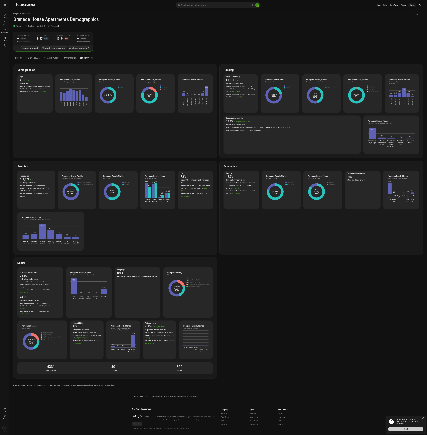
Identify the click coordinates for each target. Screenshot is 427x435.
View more (136, 424)
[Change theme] (420, 5)
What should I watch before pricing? (53, 48)
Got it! (406, 429)
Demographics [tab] (86, 58)
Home (134, 396)
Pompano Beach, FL (158, 396)
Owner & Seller (382, 5)
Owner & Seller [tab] (33, 58)
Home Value (394, 5)
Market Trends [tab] (69, 58)
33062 (28, 14)
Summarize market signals (30, 48)
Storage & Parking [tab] (51, 58)
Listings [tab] (18, 58)
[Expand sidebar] (4, 5)
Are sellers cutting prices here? (79, 48)
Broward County (144, 396)
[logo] (25, 6)
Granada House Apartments (177, 396)
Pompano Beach (18, 14)
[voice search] (252, 5)
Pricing (403, 5)
